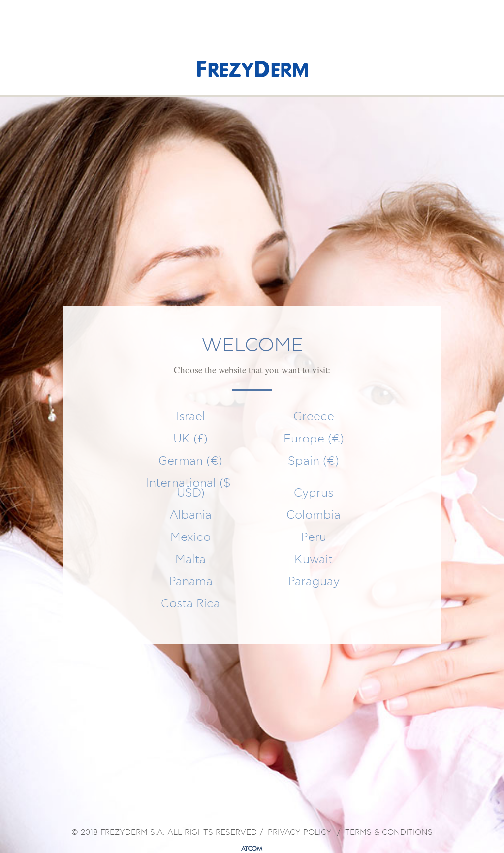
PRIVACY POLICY (300, 833)
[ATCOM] (252, 849)
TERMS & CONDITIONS (389, 833)
